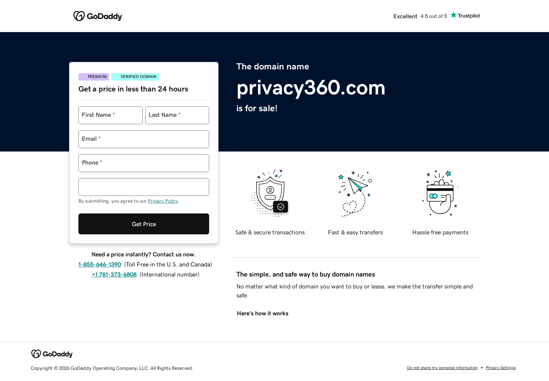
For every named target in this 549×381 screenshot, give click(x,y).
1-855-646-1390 (99, 264)
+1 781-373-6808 (114, 274)
